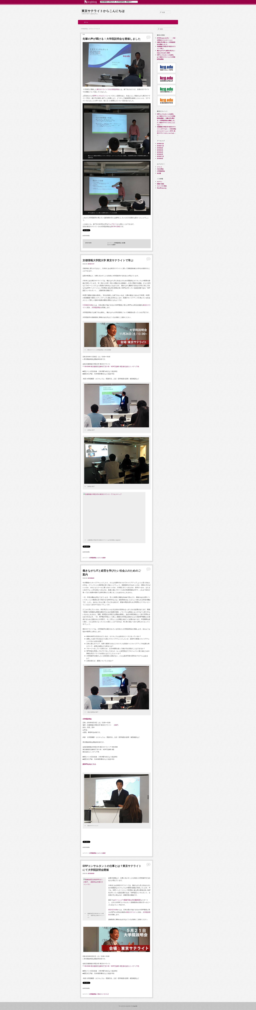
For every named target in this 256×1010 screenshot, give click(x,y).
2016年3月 (160, 152)
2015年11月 (160, 156)
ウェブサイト (112, 224)
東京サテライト (131, 912)
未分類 (123, 243)
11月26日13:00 (87, 305)
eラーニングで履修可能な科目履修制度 (127, 900)
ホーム (86, 22)
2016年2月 (160, 154)
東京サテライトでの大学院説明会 (108, 89)
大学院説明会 (117, 243)
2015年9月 (160, 158)
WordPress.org (161, 188)
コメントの (162, 186)
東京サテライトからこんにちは (103, 11)
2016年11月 (160, 146)
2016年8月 (160, 148)
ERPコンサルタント (100, 96)
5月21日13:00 (112, 909)
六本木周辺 (160, 169)
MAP (116, 725)
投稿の (160, 184)
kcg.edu (135, 1006)
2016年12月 (160, 143)
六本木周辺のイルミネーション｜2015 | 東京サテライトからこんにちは (166, 131)
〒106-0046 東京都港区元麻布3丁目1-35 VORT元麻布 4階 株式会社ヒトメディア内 (111, 366)
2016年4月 (160, 150)
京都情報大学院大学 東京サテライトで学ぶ (108, 260)
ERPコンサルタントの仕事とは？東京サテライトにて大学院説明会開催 (166, 57)
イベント (159, 167)
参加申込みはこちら (89, 764)
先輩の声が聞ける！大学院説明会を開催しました (112, 38)
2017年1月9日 (115, 226)
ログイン (159, 181)
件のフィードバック (103, 994)
